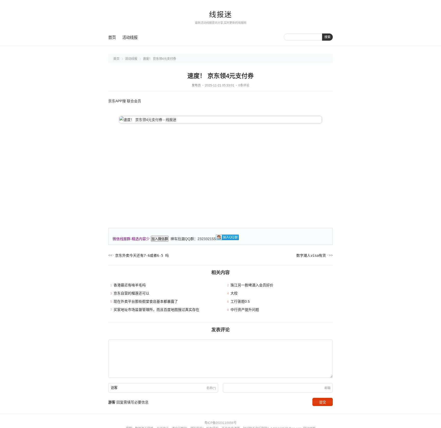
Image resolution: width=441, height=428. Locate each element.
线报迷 (220, 15)
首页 (112, 37)
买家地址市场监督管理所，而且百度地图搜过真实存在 (156, 310)
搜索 (327, 37)
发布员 (196, 85)
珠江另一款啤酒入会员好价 (251, 285)
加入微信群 (159, 239)
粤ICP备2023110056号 (220, 423)
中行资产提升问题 (244, 310)
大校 (234, 293)
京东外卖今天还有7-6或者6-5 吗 (142, 255)
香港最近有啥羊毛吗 (130, 285)
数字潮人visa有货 (311, 255)
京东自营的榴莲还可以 (131, 293)
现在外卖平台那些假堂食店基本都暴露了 (146, 301)
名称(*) (211, 388)
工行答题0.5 (240, 301)
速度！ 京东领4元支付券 (159, 59)
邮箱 (327, 388)
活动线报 (130, 37)
